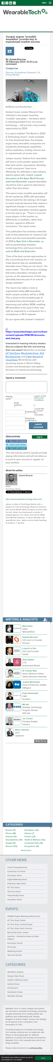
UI (39, 72)
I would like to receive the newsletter (39, 412)
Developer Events (15, 943)
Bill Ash (25, 704)
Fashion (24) (29, 836)
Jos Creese (27, 718)
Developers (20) (31, 830)
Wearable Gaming (14, 996)
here (27, 140)
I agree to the (40, 398)
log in (39, 437)
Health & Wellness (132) (34, 840)
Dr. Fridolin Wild (29, 670)
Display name (9, 397)
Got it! (43, 1058)
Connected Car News (16, 871)
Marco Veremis (22, 730)
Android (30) (11, 836)
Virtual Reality (13, 74)
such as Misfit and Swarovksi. (21, 251)
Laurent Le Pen (29, 648)
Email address (18, 405)
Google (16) (11, 843)
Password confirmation (29, 420)
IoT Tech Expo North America (19, 928)
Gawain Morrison (30, 637)
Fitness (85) (11, 833)
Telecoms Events (14, 955)
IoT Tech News (13, 887)
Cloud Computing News (17, 867)
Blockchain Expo (30, 353)
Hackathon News (14, 899)
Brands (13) (11, 830)
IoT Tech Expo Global (16, 920)
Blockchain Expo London (18, 932)
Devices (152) (11, 846)
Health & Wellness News (17, 980)
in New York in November (27, 241)
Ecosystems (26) (31, 846)
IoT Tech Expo (13, 353)
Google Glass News (15, 976)
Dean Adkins (28, 659)
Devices (10, 72)
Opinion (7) (29, 833)
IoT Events (11, 947)
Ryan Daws (27, 626)
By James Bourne (16, 59)
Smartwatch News (15, 992)
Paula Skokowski (30, 693)
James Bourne (26, 475)
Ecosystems (20, 72)
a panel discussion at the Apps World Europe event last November (25, 178)
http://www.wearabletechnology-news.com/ (24, 499)
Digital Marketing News (17, 879)
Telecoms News (14, 891)
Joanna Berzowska (31, 682)
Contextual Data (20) (33, 843)
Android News (13, 984)
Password (29, 413)
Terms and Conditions (39, 399)
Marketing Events (14, 951)
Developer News (14, 875)
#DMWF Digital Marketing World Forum (23, 916)
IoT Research (12, 988)
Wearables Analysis (15, 972)
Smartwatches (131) (14, 840)
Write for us (40, 741)
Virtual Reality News (15, 895)
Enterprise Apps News (16, 883)
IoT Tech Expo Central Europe (20, 924)
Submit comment (38, 426)
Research (32, 72)
